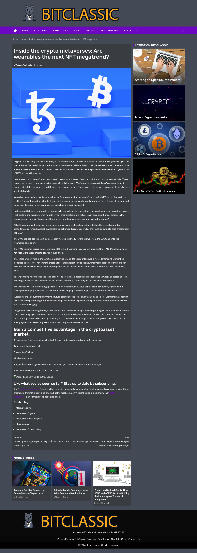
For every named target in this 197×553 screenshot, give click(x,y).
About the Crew (109, 30)
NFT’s (76, 30)
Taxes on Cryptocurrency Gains (151, 117)
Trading (90, 30)
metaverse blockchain (29, 388)
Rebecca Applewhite (24, 65)
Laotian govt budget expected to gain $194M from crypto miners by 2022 (42, 441)
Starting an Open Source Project (157, 80)
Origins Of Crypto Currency (149, 154)
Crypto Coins (60, 30)
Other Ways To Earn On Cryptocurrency (155, 191)
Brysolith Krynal (22, 497)
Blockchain (40, 30)
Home (25, 30)
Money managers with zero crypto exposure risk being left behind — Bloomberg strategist (101, 441)
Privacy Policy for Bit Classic (71, 539)
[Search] (182, 30)
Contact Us (130, 30)
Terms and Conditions (98, 539)
